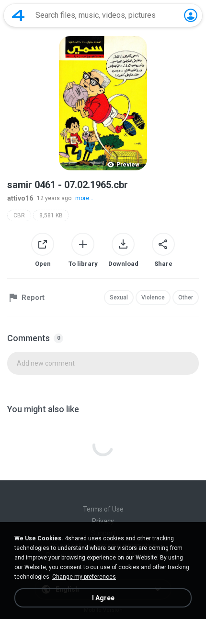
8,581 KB (51, 215)
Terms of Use (103, 509)
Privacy (103, 521)
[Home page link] (18, 15)
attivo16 (20, 198)
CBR (19, 215)
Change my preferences (84, 576)
